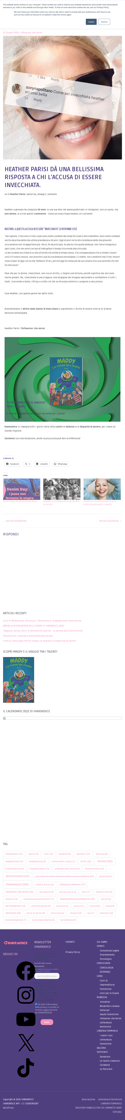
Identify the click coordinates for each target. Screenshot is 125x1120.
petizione (62, 906)
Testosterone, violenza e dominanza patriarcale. (28, 636)
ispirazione (46, 892)
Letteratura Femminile (110, 1099)
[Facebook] (26, 981)
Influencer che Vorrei (110, 1018)
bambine (65, 854)
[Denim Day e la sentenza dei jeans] (21, 489)
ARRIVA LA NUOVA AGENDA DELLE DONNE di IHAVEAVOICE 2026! (33, 626)
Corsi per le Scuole (109, 993)
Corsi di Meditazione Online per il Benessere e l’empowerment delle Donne (42, 621)
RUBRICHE (102, 997)
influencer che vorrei (19, 891)
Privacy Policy (73, 952)
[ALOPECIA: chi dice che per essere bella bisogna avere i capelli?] (102, 489)
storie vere (57, 913)
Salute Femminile (109, 1014)
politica (79, 906)
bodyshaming (37, 861)
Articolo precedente (14, 521)
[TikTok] (26, 1078)
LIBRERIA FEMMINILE (107, 1031)
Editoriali (105, 1010)
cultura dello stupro (63, 861)
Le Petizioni (106, 1069)
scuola (110, 906)
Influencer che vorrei (31, 32)
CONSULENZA (103, 963)
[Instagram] (26, 1006)
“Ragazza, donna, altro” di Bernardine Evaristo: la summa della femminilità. (43, 631)
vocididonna (68, 920)
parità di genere (41, 906)
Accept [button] (91, 21)
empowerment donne (67, 869)
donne (105, 861)
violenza (106, 913)
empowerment (39, 868)
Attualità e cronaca (109, 1006)
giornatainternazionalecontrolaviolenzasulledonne (65, 876)
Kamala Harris (67, 892)
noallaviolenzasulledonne (77, 899)
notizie (106, 899)
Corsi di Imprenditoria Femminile (107, 984)
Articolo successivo (110, 521)
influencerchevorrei (73, 884)
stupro (76, 913)
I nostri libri (106, 1035)
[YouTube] (26, 1030)
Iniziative (105, 1002)
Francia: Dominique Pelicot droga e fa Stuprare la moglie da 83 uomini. (40, 641)
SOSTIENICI (102, 1052)
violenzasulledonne (43, 920)
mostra (11, 899)
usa (90, 913)
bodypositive (14, 861)
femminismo (17, 876)
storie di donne (35, 913)
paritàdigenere (15, 906)
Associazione (88, 1099)
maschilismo (104, 892)
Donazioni (105, 1057)
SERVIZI (100, 946)
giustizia (105, 876)
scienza (94, 906)
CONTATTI (70, 942)
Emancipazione (14, 869)
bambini (83, 854)
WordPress (8, 1108)
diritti (85, 861)
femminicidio (94, 868)
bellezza (102, 854)
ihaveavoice (17, 884)
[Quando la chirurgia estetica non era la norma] (61, 489)
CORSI (100, 976)
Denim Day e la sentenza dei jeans (20, 501)
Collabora (105, 1065)
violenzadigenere (15, 920)
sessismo (13, 913)
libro (86, 892)
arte (48, 854)
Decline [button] (104, 21)
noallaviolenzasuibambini (38, 899)
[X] (26, 1054)
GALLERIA (101, 1048)
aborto (34, 854)
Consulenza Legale (109, 950)
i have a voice (44, 884)
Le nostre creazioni (110, 1061)
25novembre (14, 854)
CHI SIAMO (102, 942)
